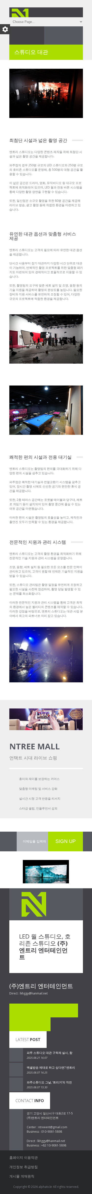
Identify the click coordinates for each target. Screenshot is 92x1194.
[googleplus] (44, 1024)
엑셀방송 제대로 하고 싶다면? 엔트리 (51, 1067)
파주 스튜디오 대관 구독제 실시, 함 (49, 1053)
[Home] (24, 11)
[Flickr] (57, 1010)
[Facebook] (16, 1010)
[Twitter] (44, 1010)
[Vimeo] (71, 1010)
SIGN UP (65, 841)
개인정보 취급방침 (23, 1166)
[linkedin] (16, 1024)
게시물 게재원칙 (21, 1176)
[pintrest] (30, 1024)
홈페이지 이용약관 (23, 1157)
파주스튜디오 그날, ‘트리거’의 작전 (49, 1082)
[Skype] (30, 1010)
